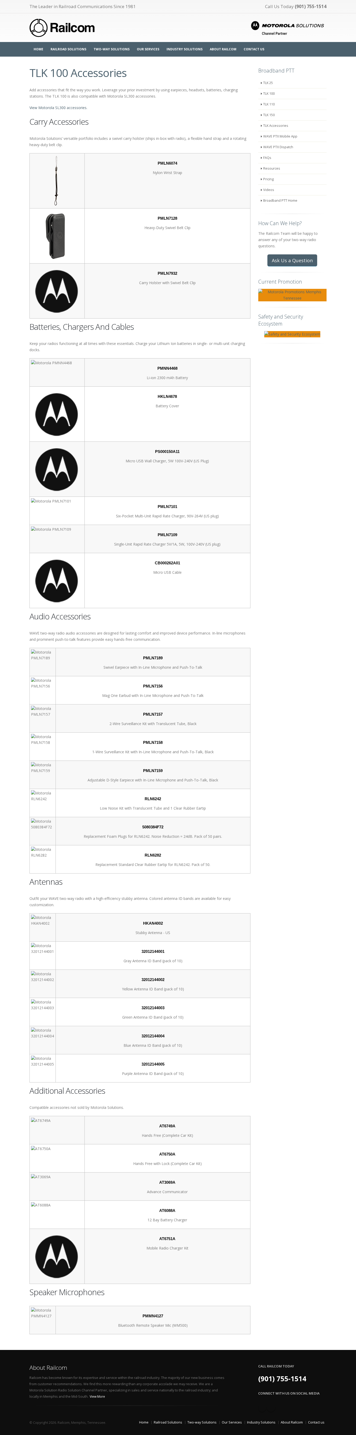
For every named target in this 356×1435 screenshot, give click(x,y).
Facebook (262, 1408)
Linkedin (271, 1408)
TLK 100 (269, 93)
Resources (271, 168)
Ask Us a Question (292, 260)
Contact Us (254, 49)
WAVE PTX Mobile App (280, 136)
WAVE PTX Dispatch (278, 147)
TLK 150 (269, 115)
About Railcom (223, 49)
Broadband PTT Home (280, 200)
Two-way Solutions (112, 49)
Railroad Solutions (68, 49)
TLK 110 (269, 104)
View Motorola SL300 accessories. (58, 107)
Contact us (316, 1422)
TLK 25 (268, 83)
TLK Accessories (275, 125)
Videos (268, 190)
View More (98, 1396)
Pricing (268, 179)
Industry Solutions (184, 49)
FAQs (267, 158)
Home (38, 49)
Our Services (148, 49)
